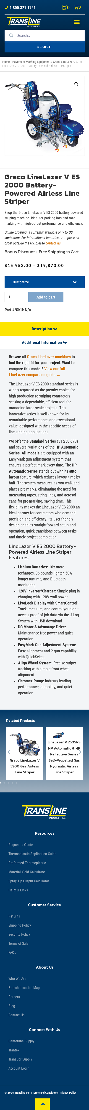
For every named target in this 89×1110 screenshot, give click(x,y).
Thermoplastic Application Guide (32, 854)
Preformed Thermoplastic (27, 863)
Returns (14, 916)
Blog (11, 1006)
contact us (53, 243)
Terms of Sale (18, 943)
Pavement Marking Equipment (31, 62)
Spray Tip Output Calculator (28, 881)
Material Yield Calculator (26, 872)
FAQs (12, 952)
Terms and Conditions (45, 1092)
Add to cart (46, 297)
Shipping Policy (19, 925)
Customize (21, 281)
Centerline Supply (21, 1041)
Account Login (18, 1068)
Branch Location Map (24, 988)
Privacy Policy (68, 1092)
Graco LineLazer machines (49, 357)
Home (6, 62)
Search (44, 47)
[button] (77, 22)
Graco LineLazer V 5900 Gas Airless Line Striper (25, 766)
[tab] (44, 329)
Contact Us (16, 1015)
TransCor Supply (20, 1059)
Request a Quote (20, 845)
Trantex (13, 1050)
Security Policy (19, 934)
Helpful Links (18, 890)
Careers (14, 997)
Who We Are (17, 979)
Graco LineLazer (63, 62)
